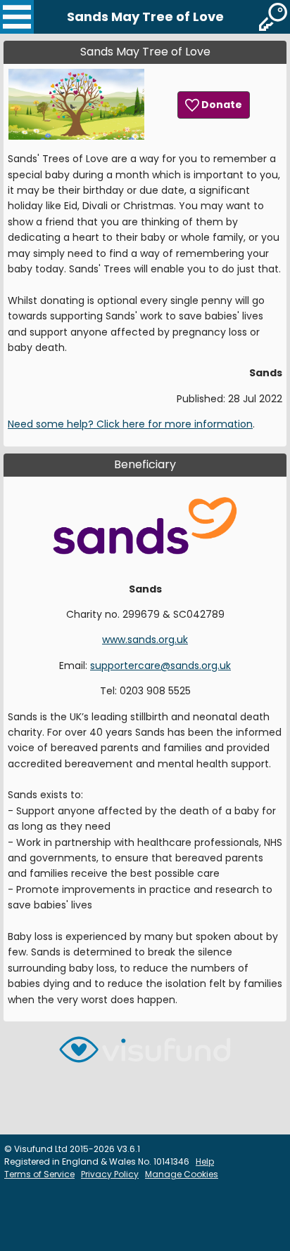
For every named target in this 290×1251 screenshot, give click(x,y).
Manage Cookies (181, 1174)
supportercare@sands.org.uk (160, 665)
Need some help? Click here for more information (130, 424)
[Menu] (17, 17)
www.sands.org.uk (145, 640)
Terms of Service (39, 1174)
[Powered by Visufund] (145, 1055)
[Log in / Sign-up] (273, 17)
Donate (220, 105)
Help (205, 1161)
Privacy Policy (110, 1174)
